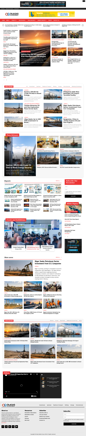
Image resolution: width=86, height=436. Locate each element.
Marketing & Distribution (77, 86)
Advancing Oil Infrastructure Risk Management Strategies (33, 55)
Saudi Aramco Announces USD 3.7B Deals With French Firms (10, 32)
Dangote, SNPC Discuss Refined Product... (47, 167)
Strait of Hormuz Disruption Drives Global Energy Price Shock (73, 215)
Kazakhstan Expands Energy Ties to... (46, 151)
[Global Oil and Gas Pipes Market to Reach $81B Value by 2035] (33, 189)
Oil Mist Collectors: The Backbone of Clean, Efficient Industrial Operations (10, 73)
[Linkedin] (9, 426)
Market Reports (42, 20)
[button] (83, 20)
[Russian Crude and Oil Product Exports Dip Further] (26, 210)
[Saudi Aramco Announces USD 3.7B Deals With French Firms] (16, 330)
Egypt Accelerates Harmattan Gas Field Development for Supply (51, 312)
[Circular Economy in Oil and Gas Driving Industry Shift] (59, 52)
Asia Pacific (6, 62)
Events (50, 20)
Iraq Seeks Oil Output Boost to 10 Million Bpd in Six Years (10, 45)
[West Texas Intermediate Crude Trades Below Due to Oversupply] (26, 205)
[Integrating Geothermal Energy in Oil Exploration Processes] (59, 34)
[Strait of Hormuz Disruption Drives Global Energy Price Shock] (73, 208)
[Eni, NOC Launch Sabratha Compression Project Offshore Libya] (71, 158)
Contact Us (56, 20)
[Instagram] (6, 426)
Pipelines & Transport (9, 8)
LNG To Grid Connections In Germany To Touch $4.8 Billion (51, 25)
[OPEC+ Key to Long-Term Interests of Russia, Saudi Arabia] (46, 210)
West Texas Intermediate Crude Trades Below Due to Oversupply (36, 205)
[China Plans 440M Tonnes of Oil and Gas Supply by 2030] (33, 304)
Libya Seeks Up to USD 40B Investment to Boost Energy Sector (13, 295)
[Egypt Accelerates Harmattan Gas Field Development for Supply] (52, 304)
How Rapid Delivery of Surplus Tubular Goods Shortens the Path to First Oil (14, 25)
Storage (70, 39)
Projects (14, 20)
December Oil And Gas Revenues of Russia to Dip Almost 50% (16, 205)
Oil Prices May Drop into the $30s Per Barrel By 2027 (55, 205)
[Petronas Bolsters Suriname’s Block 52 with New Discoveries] (71, 142)
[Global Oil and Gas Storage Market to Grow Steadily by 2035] (13, 189)
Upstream (3, 8)
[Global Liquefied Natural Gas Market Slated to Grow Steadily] (7, 200)
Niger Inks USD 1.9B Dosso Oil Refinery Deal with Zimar (11, 312)
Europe (26, 90)
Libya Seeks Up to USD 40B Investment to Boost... (32, 120)
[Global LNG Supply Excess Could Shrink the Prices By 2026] (7, 210)
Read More (4, 422)
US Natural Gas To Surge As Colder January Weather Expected (33, 25)
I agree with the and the (73, 192)
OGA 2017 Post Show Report (72, 219)
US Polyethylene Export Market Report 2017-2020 (72, 224)
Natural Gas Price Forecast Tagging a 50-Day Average (35, 200)
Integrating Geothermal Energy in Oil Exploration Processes (58, 43)
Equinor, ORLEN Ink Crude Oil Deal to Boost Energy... (32, 93)
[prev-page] (3, 25)
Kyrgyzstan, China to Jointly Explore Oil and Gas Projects (71, 120)
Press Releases (31, 20)
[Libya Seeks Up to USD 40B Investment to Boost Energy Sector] (13, 122)
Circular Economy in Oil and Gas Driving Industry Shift (57, 60)
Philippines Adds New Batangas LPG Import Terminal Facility (9, 59)
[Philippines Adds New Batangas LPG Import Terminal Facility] (53, 94)
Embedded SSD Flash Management (70, 231)
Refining (54, 86)
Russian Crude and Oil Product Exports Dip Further (35, 210)
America (51, 320)
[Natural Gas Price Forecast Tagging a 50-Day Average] (26, 200)
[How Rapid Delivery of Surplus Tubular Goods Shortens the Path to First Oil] (75, 52)
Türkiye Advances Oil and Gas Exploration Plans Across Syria (10, 66)
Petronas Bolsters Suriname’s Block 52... (70, 151)
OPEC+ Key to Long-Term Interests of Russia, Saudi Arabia (55, 210)
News (7, 20)
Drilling (5, 55)
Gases (44, 310)
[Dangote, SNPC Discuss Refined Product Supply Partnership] (48, 158)
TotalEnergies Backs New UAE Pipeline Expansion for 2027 (10, 38)
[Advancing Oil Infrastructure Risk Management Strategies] (35, 48)
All (26, 86)
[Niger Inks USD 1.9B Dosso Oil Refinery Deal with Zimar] (13, 304)
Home (3, 20)
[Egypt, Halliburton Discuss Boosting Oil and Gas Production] (52, 286)
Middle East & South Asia (72, 320)
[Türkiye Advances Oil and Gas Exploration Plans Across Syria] (13, 108)
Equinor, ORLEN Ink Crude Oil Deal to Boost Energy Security (19, 166)
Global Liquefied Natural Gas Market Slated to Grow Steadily (16, 200)
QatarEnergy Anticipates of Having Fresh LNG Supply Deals (71, 25)
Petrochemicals (66, 86)
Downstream (16, 8)
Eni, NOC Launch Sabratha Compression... (70, 167)
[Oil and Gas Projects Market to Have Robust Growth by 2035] (52, 189)
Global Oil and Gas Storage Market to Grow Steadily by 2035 (13, 196)
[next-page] (83, 25)
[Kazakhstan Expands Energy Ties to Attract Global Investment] (48, 142)
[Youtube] (16, 426)
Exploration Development (9, 69)
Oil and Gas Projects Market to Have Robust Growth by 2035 (52, 196)
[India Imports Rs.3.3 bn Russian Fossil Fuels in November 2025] (46, 200)
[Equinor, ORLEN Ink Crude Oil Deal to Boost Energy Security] (13, 94)
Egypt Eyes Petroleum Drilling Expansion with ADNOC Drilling (10, 52)
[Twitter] (13, 426)
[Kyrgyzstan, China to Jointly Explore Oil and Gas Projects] (53, 122)
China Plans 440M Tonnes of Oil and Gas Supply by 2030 (33, 312)
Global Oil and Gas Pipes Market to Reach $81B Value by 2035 (32, 196)
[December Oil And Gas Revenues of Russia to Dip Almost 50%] (7, 205)
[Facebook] (3, 426)
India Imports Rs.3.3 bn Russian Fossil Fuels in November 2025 (55, 200)
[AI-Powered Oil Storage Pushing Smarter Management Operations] (75, 34)
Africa (65, 103)
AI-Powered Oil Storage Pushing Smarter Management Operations (74, 43)
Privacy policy (70, 193)
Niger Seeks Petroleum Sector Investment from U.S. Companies (72, 107)
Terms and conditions (76, 191)
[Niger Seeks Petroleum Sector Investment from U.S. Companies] (53, 108)
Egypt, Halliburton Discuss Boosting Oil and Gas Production (52, 295)
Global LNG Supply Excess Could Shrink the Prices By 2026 (17, 210)
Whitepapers (22, 20)
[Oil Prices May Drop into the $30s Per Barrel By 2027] (46, 205)
